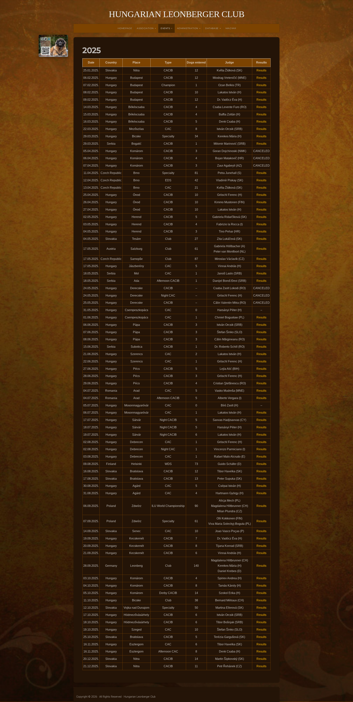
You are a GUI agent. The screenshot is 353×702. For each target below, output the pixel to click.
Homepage (125, 28)
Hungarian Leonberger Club (176, 14)
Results (261, 70)
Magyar (231, 28)
